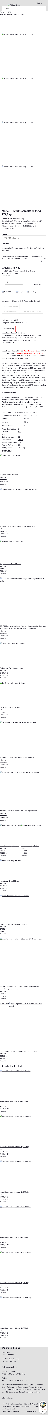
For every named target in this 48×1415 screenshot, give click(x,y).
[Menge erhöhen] (24, 282)
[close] (3, 30)
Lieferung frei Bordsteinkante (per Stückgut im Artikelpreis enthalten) (23, 249)
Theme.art (16, 1411)
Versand (35, 1404)
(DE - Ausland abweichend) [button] (30, 301)
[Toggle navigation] (5, 6)
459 (19, 445)
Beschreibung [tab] (9, 329)
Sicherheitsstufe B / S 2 (18, 323)
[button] (33, 3)
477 (19, 432)
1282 (20, 442)
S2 (19, 437)
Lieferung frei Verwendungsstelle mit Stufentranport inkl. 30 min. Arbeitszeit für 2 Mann (24, 258)
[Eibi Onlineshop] (14, 5)
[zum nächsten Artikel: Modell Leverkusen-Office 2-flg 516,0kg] (3, 20)
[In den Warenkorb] (3, 27)
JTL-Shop (38, 1411)
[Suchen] (44, 8)
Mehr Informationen (33, 1392)
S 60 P (20, 440)
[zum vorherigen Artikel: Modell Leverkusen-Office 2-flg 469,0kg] (7, 20)
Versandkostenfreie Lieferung (24, 271)
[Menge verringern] (3, 282)
